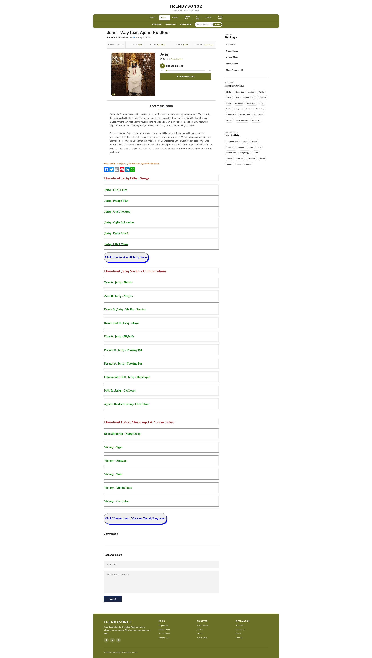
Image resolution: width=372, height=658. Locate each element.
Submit (113, 599)
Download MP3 (187, 77)
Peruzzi (262, 158)
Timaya (229, 158)
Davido (261, 92)
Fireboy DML (248, 97)
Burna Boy (240, 92)
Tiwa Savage (245, 114)
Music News (202, 638)
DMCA (238, 634)
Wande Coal (231, 114)
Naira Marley (252, 103)
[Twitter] (112, 640)
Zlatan (228, 97)
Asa (259, 147)
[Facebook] (106, 640)
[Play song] (162, 65)
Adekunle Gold (232, 141)
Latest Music (208, 45)
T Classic (229, 147)
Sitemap (239, 638)
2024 (140, 45)
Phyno (238, 109)
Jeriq (164, 54)
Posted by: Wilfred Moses (120, 37)
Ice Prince (251, 158)
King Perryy (244, 153)
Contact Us (240, 630)
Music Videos (203, 625)
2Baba (228, 92)
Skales (244, 141)
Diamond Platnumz (244, 164)
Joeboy (251, 92)
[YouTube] (118, 640)
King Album (161, 45)
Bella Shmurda (242, 120)
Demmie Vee (231, 153)
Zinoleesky (256, 120)
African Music (186, 24)
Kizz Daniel (262, 97)
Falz (237, 97)
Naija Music (156, 24)
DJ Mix (200, 630)
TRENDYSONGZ (186, 6)
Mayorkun (239, 103)
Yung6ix (229, 164)
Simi (262, 103)
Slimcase (239, 158)
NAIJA (185, 45)
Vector (251, 147)
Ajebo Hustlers (177, 59)
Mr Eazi (229, 120)
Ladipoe (241, 147)
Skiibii (256, 153)
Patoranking (258, 114)
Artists (200, 634)
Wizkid (228, 109)
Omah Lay (260, 109)
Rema (228, 103)
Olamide (248, 109)
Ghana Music (170, 24)
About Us (239, 625)
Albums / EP (164, 638)
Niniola (254, 141)
